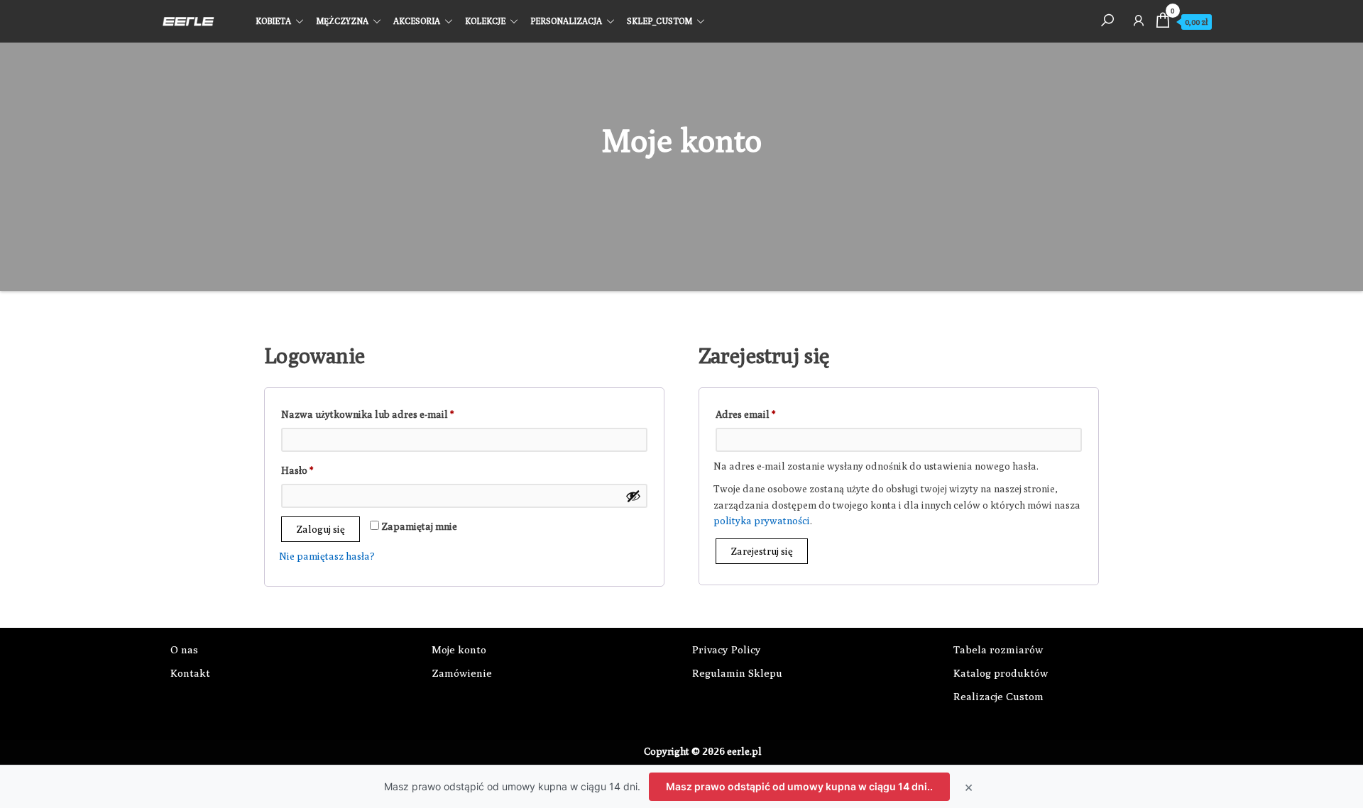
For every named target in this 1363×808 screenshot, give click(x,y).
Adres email (770, 414)
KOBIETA (273, 21)
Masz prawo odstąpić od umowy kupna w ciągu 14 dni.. (799, 786)
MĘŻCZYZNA (342, 21)
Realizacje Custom (998, 696)
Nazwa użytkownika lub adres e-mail (392, 414)
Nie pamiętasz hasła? (327, 556)
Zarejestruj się (761, 551)
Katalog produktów (1000, 673)
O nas (184, 649)
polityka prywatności (761, 520)
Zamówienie (462, 673)
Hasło (322, 470)
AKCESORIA (416, 21)
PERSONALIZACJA (566, 21)
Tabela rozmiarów (998, 649)
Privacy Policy (726, 649)
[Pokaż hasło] (633, 496)
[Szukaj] (1107, 20)
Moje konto (459, 649)
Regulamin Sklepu (737, 673)
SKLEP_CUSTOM (659, 21)
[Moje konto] (1138, 20)
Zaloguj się (320, 529)
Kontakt (190, 673)
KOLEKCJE (485, 21)
